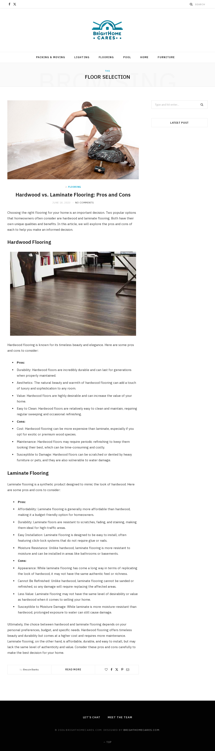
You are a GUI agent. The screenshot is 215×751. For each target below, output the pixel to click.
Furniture (166, 57)
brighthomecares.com (141, 729)
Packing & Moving (50, 57)
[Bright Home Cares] (107, 30)
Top (108, 742)
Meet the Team (120, 717)
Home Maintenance (179, 234)
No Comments (84, 202)
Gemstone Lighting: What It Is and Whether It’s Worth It (179, 446)
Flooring (106, 57)
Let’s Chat (91, 717)
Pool (127, 57)
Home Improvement (179, 295)
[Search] (191, 4)
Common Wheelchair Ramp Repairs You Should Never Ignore (179, 380)
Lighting (81, 57)
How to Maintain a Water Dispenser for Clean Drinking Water (179, 248)
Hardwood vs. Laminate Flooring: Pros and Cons (73, 194)
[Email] (127, 669)
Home (144, 57)
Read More (73, 669)
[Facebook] (111, 669)
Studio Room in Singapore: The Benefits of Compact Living (179, 181)
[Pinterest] (122, 669)
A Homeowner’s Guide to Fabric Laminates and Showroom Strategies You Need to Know (179, 311)
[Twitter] (116, 669)
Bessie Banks (31, 669)
